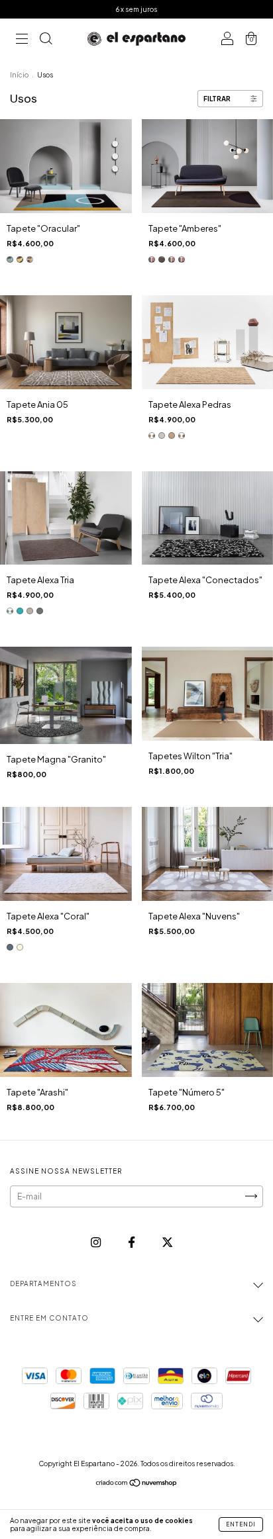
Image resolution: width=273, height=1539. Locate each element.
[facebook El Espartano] (132, 1241)
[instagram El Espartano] (96, 1241)
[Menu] (21, 39)
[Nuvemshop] (136, 1484)
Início (19, 75)
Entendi (241, 1524)
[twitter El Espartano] (167, 1241)
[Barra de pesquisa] (45, 39)
